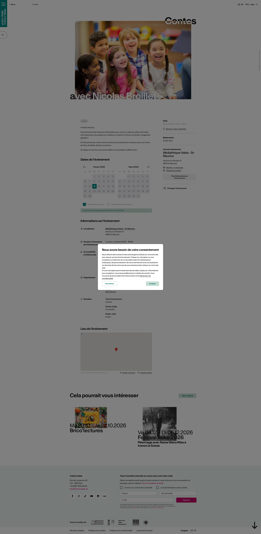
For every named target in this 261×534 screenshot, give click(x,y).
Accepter (152, 284)
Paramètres (109, 284)
